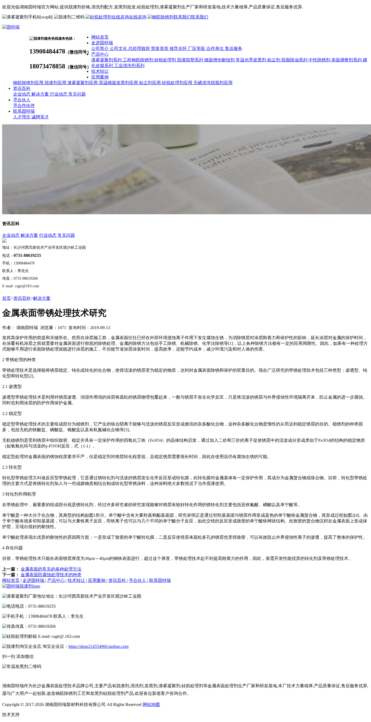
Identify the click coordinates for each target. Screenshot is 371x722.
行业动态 (59, 94)
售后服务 (233, 48)
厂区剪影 (197, 48)
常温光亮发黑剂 (251, 60)
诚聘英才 (40, 117)
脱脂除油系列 (295, 60)
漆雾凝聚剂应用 (83, 82)
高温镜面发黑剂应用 (119, 82)
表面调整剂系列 (347, 60)
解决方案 (41, 94)
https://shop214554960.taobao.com (98, 646)
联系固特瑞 (24, 111)
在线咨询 (137, 17)
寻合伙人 (21, 99)
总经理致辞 (139, 48)
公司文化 (119, 48)
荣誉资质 (160, 48)
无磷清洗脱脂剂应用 (212, 82)
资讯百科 (21, 88)
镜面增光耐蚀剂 (220, 60)
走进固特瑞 (102, 42)
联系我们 (199, 17)
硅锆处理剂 (165, 60)
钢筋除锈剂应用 (29, 82)
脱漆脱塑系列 (190, 60)
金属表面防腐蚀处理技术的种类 (51, 574)
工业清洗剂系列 (129, 65)
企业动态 (22, 94)
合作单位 (215, 48)
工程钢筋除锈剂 (138, 60)
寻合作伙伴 (24, 105)
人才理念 (22, 117)
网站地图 (151, 704)
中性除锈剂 (320, 60)
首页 (6, 298)
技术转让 (100, 71)
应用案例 (100, 77)
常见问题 (77, 94)
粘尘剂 (274, 60)
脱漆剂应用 (56, 82)
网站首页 (100, 37)
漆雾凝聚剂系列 (107, 60)
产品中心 (100, 54)
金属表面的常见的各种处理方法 (51, 569)
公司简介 (100, 48)
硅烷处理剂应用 (177, 82)
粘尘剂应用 (150, 82)
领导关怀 (178, 48)
